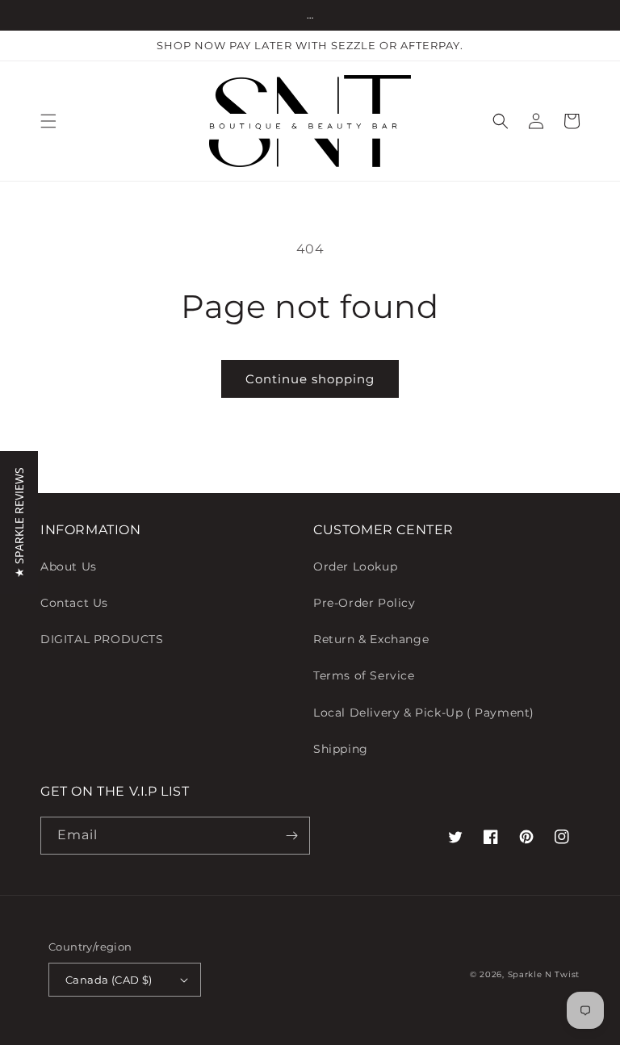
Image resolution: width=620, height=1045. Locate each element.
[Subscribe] (291, 836)
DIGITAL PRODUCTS (102, 639)
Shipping (340, 749)
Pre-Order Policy (364, 603)
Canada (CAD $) (109, 979)
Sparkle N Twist (544, 974)
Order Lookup (355, 566)
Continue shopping (310, 379)
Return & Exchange (371, 639)
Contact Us (74, 603)
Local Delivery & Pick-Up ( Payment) (423, 712)
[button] (48, 121)
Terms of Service (364, 675)
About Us (68, 566)
